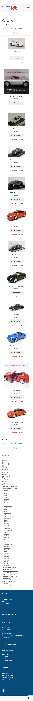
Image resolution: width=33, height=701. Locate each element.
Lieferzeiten (5, 658)
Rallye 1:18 (6, 464)
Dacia (6, 492)
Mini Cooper (8, 495)
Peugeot (5, 478)
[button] (16, 62)
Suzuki (6, 537)
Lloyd (6, 507)
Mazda (6, 500)
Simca (6, 565)
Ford (6, 555)
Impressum (5, 652)
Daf (5, 520)
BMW (6, 563)
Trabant (5, 460)
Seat (4, 465)
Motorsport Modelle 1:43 (10, 576)
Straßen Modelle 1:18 (9, 567)
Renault (5, 483)
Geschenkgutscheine (8, 485)
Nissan (6, 493)
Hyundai (7, 490)
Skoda (4, 467)
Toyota (6, 558)
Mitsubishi (7, 513)
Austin (4, 474)
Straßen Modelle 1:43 (14, 14)
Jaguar (6, 499)
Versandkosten (6, 656)
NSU (6, 551)
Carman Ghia (8, 506)
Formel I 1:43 (7, 572)
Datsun (5, 479)
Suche (16, 698)
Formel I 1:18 (7, 569)
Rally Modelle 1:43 (9, 581)
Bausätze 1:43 (7, 585)
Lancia (6, 525)
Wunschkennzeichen (7, 673)
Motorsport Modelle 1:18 (10, 571)
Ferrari (6, 504)
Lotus (4, 471)
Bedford (5, 469)
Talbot (6, 514)
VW (6, 562)
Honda (6, 509)
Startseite (5, 14)
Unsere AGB (5, 654)
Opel (6, 560)
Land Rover (8, 530)
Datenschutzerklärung (8, 650)
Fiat (6, 542)
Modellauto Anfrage (7, 679)
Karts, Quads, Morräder (9, 579)
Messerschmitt (8, 516)
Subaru (5, 472)
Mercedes (5, 481)
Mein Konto (5, 698)
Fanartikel (6, 578)
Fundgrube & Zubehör (10, 486)
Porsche (7, 548)
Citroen (6, 549)
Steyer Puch (6, 476)
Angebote (6, 583)
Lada (4, 462)
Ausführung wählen (16, 58)
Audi (6, 546)
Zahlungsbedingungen (8, 660)
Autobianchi (8, 528)
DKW (6, 521)
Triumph (7, 535)
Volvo (6, 534)
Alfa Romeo (8, 544)
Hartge (6, 511)
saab (6, 527)
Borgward (7, 518)
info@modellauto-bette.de (9, 615)
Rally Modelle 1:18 (9, 574)
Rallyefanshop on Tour (8, 677)
